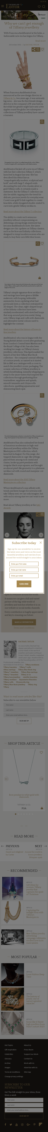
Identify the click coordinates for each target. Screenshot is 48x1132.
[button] (41, 542)
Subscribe (24, 584)
